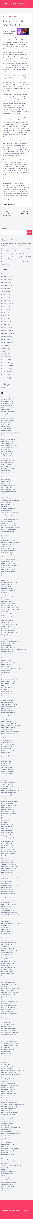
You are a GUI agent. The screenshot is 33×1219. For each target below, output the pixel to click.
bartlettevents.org (6, 506)
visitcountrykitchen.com (8, 839)
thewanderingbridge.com (8, 805)
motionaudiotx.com (7, 1173)
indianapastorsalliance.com (9, 912)
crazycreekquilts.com (7, 750)
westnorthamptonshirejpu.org (10, 500)
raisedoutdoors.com (7, 561)
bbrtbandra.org (5, 466)
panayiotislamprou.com (8, 489)
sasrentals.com (5, 622)
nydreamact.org (5, 458)
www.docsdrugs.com (7, 1022)
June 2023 (4, 348)
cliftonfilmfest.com (7, 557)
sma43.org (4, 1037)
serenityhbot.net (6, 980)
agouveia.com (5, 1163)
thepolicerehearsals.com (8, 727)
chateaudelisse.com (7, 494)
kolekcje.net (4, 658)
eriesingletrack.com (7, 595)
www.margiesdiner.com (8, 1024)
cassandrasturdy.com (7, 702)
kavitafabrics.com (6, 879)
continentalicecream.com (8, 748)
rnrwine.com (4, 1157)
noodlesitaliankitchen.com (9, 456)
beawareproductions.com (8, 792)
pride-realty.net (5, 1136)
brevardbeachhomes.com (8, 540)
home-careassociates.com (9, 675)
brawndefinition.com (7, 746)
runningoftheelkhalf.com (8, 995)
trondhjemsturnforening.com (9, 1106)
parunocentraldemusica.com (9, 1102)
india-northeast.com (7, 546)
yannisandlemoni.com (7, 588)
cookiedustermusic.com (8, 875)
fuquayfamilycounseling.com (9, 1161)
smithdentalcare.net (7, 1184)
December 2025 (6, 282)
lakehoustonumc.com (7, 973)
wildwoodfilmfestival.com (9, 498)
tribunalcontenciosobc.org (9, 734)
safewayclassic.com (7, 443)
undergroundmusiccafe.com (9, 1186)
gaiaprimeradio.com (7, 824)
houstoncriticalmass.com (8, 723)
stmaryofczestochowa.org (9, 801)
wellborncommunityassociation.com (12, 496)
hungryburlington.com (7, 811)
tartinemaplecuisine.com (8, 816)
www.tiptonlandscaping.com (9, 1043)
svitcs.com (4, 927)
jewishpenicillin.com (7, 645)
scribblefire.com (6, 670)
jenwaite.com (5, 1146)
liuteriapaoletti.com (7, 862)
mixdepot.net (5, 1062)
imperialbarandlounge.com (9, 559)
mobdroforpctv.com (7, 700)
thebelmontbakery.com (8, 441)
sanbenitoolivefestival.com (9, 704)
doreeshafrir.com (6, 788)
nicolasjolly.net (5, 765)
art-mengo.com (5, 822)
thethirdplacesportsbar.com (9, 1085)
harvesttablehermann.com (9, 529)
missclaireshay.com (6, 397)
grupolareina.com (6, 510)
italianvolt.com (5, 580)
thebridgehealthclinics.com (9, 950)
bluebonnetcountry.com (8, 468)
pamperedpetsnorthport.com (9, 597)
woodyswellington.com (8, 1089)
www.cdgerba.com (6, 1100)
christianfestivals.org (7, 837)
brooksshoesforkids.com (8, 940)
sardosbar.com (5, 578)
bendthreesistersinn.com (8, 868)
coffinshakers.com (6, 799)
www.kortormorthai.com (8, 1007)
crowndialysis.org (6, 639)
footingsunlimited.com (8, 1018)
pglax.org (4, 858)
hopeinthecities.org (6, 696)
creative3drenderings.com (8, 959)
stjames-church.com (7, 784)
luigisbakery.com (6, 1051)
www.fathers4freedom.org (9, 990)
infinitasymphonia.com (7, 767)
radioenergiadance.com (8, 485)
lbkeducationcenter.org (8, 662)
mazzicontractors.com (8, 1083)
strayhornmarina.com (7, 742)
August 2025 (5, 294)
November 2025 (6, 285)
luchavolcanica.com (7, 881)
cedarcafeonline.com (7, 416)
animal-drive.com (6, 936)
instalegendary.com (7, 452)
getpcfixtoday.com (6, 464)
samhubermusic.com (7, 1188)
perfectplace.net (6, 666)
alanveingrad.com (6, 843)
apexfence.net (5, 1190)
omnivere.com (5, 422)
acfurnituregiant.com (7, 418)
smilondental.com (6, 618)
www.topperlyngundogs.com (9, 992)
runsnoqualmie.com (7, 1020)
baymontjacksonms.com (8, 854)
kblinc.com (4, 593)
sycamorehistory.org (7, 1066)
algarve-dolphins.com (7, 841)
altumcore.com (5, 934)
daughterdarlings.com (7, 407)
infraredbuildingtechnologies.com (11, 527)
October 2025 (5, 288)
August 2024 (5, 306)
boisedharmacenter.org (8, 681)
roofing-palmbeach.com (8, 548)
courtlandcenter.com (7, 896)
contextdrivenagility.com (8, 795)
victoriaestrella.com (7, 891)
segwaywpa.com (6, 946)
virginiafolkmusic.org (7, 651)
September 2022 (6, 375)
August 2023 (5, 342)
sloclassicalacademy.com (8, 736)
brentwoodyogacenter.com (9, 1041)
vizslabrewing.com (6, 584)
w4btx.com (4, 611)
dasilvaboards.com (6, 738)
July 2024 (4, 309)
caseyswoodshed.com (7, 917)
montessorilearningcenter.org (10, 1117)
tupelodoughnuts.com (7, 601)
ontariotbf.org (5, 449)
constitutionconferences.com (10, 923)
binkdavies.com (5, 752)
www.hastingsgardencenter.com (10, 1075)
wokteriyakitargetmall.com (9, 633)
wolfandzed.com (6, 1056)
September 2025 (6, 291)
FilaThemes (16, 1212)
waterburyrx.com (6, 906)
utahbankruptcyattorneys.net (10, 565)
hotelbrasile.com (6, 502)
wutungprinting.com (7, 847)
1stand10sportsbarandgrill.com (10, 609)
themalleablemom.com (8, 807)
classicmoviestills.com (8, 706)
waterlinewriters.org (7, 952)
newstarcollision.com (7, 620)
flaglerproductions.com (8, 744)
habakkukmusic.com (7, 976)
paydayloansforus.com (8, 439)
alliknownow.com (6, 729)
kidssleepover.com (6, 435)
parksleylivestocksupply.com (9, 679)
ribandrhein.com (5, 656)
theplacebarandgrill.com (8, 904)
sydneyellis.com (6, 637)
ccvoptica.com (5, 1047)
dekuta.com (4, 1058)
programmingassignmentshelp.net (11, 433)
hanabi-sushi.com (6, 1053)
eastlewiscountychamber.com (10, 731)
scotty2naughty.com (7, 786)
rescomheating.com (7, 1178)
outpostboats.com (6, 691)
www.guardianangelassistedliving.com (12, 1104)
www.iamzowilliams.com (8, 1072)
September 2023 (6, 339)
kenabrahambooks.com (8, 757)
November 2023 (6, 333)
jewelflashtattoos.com (8, 462)
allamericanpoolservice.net (9, 643)
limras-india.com (6, 399)
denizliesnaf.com (6, 921)
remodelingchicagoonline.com (10, 1039)
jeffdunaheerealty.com (8, 997)
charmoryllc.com (6, 719)
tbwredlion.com (6, 1110)
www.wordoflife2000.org (8, 569)
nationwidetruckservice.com (9, 885)
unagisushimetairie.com (8, 460)
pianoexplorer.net (6, 1077)
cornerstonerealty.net (7, 1068)
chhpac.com (4, 1169)
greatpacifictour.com (7, 889)
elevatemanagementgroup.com (10, 1148)
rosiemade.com (5, 599)
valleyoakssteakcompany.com (10, 915)
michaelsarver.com (6, 626)
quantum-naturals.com (8, 1115)
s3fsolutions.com (6, 538)
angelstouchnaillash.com (8, 614)
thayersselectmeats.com (8, 942)
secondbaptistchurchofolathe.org (11, 1165)
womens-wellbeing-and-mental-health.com (14, 649)
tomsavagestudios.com (8, 647)
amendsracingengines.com (9, 1005)
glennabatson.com (6, 740)
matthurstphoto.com (7, 1123)
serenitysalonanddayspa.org (9, 414)
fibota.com (4, 1098)
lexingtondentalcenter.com (9, 635)
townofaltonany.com (7, 856)
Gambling (12, 204)
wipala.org (4, 685)
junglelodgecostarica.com (8, 835)
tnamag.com (5, 938)
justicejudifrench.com (7, 803)
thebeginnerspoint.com (8, 713)
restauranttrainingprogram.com (10, 641)
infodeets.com (5, 409)
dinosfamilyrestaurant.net (9, 525)
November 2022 (6, 369)
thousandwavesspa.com (8, 894)
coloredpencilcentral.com (8, 555)
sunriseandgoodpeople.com (9, 864)
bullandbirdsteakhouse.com (9, 1030)
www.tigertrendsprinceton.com (10, 988)
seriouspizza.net (6, 929)
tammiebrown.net (6, 826)
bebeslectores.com (6, 521)
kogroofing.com (5, 481)
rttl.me (3, 1176)
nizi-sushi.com (5, 820)
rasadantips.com (6, 424)
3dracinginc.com (6, 721)
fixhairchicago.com (6, 919)
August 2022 (5, 378)
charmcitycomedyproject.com (10, 790)
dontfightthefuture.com (8, 550)
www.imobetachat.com (8, 967)
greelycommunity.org (7, 774)
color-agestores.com (7, 683)
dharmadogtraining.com (8, 1171)
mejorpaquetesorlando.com (9, 607)
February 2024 (5, 324)
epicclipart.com (5, 470)
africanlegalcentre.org (7, 769)
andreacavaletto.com (7, 677)
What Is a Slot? (25, 212)
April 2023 (4, 354)
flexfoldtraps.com (6, 1003)
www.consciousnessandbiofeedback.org (12, 1070)
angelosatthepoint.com (8, 910)
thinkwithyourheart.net (8, 563)
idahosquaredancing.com (8, 571)
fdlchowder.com (6, 1026)
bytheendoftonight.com (8, 694)
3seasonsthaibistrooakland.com (10, 668)
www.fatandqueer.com (8, 1009)
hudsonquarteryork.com (8, 1096)
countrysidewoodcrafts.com (9, 445)
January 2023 (5, 363)
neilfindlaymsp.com (7, 898)
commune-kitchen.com (8, 759)
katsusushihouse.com (7, 771)
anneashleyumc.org (7, 1011)
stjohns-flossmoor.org (7, 870)
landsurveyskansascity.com (9, 1013)
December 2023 (6, 330)
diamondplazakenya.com (8, 1108)
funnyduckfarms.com (7, 1144)
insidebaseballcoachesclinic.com (10, 1127)
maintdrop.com (5, 475)
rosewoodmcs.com (6, 1064)
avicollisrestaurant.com (8, 900)
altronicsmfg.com (6, 428)
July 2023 (4, 345)
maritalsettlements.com (8, 849)
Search (3, 228)
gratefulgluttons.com (7, 698)
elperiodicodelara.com (7, 401)
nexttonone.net (6, 978)
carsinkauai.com (5, 1129)
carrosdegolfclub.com (7, 532)
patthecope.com (6, 925)
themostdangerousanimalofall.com (11, 725)
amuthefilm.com (6, 761)
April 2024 (4, 318)
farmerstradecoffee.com (8, 961)
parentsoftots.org (6, 957)
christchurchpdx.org (7, 755)
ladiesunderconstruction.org (9, 519)
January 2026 (5, 279)
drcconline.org (5, 902)
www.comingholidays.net (8, 715)
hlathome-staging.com (8, 630)
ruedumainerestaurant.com (9, 776)
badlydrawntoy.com (7, 971)
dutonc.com (4, 828)
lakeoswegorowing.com (8, 1159)
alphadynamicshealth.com (9, 1138)
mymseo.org (5, 1167)
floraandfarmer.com (7, 536)
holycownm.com (6, 883)
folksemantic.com (6, 576)
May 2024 (4, 315)
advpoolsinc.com (6, 908)
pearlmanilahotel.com (7, 473)
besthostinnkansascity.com (9, 1182)
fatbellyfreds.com (6, 1091)
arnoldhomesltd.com (7, 553)
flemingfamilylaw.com (7, 1155)
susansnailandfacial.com (8, 984)
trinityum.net (5, 1081)
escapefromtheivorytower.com (10, 542)
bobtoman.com (5, 477)
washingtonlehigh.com (8, 1049)
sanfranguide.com (6, 717)
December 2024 (6, 303)
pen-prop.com (5, 986)
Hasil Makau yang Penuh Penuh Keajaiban (13, 254)
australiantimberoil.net (8, 523)
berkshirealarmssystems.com (9, 582)
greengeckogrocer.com (7, 628)
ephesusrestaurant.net (8, 1087)
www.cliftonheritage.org (8, 1035)
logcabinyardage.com (7, 963)
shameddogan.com (6, 955)
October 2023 (5, 336)
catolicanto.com (6, 660)
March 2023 (4, 357)
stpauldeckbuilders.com (8, 1016)
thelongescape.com (7, 830)
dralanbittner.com (6, 586)
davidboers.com (5, 965)
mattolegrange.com (7, 832)
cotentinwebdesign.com (8, 515)
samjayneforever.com (7, 1121)
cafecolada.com (6, 708)
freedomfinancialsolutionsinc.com (11, 1001)
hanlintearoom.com (7, 1142)
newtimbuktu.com (6, 426)
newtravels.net (5, 437)
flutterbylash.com (6, 1140)
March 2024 (4, 321)
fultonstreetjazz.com (7, 504)
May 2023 (4, 351)
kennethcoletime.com (7, 809)
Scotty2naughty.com (12, 3)
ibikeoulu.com (5, 797)
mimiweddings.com (6, 1180)
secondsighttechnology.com (9, 624)
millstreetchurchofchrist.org (9, 1131)
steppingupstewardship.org (9, 1045)
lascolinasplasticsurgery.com (9, 1032)
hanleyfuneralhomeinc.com (9, 605)
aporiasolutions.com (7, 944)
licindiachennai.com (6, 405)
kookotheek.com (6, 487)
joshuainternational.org (8, 982)
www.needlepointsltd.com (9, 1028)
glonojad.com (5, 780)
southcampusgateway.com (9, 492)
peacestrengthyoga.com (8, 999)
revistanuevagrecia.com (8, 782)
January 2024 (5, 327)
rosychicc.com (5, 689)
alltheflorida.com (6, 1125)
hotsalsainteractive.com (8, 412)
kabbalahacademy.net (7, 616)
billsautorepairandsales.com (9, 1112)
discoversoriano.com (7, 710)
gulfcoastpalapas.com (8, 948)
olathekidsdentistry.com (8, 603)
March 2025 (4, 297)
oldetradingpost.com (7, 517)
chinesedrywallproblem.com (9, 866)
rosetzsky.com (5, 778)
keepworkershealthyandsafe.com (11, 454)
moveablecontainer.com (8, 508)
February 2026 (5, 276)
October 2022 (5, 372)
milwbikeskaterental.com (8, 851)
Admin (15, 16)
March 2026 (4, 273)
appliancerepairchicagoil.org (9, 447)
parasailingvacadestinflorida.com (10, 1133)
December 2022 (6, 366)
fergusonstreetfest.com (8, 1119)
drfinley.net (4, 1152)
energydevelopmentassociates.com (11, 534)
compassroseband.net (7, 931)
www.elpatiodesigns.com (8, 1093)
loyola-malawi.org (6, 687)
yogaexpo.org (5, 673)
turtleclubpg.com (6, 887)
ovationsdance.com (7, 654)
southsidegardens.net (7, 1079)
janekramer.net (5, 818)
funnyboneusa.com (6, 872)
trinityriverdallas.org (7, 664)
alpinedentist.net (6, 483)
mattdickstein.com (6, 969)
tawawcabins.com (6, 574)
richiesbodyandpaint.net (8, 403)
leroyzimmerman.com (7, 1150)
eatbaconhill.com (6, 430)
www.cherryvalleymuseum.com (10, 513)
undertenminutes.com (7, 420)
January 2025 (5, 300)
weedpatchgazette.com (8, 590)
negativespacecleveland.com (9, 860)
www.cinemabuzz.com (7, 1060)
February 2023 (5, 360)
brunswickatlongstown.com (9, 814)
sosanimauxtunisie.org (7, 479)
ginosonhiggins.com (7, 845)
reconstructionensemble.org (9, 877)
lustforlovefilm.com (7, 763)
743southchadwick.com (8, 544)
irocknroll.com (5, 567)
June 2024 (4, 312)
